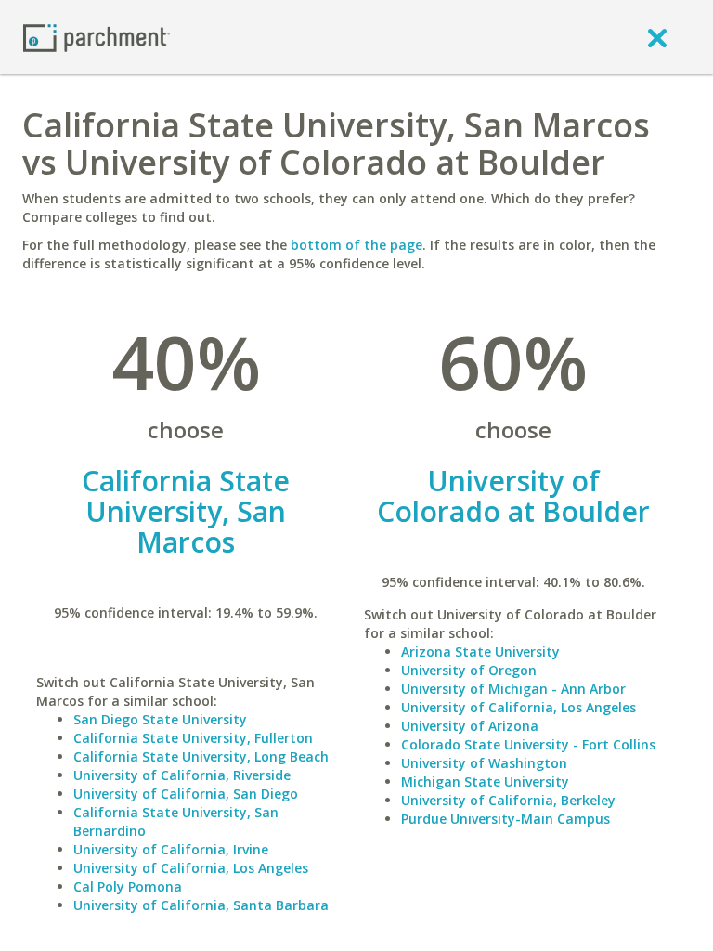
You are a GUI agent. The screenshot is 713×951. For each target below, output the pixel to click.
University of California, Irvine (170, 849)
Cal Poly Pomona (127, 886)
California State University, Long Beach (201, 756)
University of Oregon (469, 670)
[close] (657, 37)
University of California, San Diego (185, 793)
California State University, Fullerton (193, 738)
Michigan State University (485, 781)
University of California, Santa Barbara (201, 905)
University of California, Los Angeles (190, 868)
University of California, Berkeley (508, 800)
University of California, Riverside (182, 775)
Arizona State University (480, 651)
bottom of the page (356, 245)
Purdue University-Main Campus (505, 818)
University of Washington (484, 763)
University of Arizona (469, 726)
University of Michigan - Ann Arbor (513, 688)
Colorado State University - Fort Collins (528, 744)
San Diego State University (160, 719)
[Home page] (96, 37)
